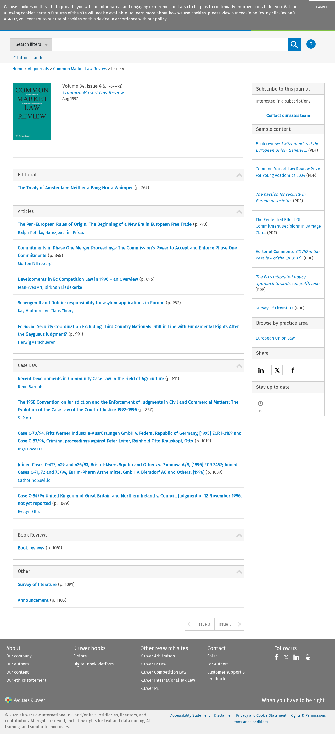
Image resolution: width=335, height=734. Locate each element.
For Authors (217, 664)
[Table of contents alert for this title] (260, 403)
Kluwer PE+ (150, 688)
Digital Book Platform (93, 664)
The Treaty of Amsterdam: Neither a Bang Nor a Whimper (75, 187)
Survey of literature (37, 584)
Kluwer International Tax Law (167, 680)
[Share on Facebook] (293, 371)
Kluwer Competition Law (163, 672)
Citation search (27, 57)
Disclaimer (223, 715)
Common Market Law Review (93, 92)
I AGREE (322, 7)
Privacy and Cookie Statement (261, 715)
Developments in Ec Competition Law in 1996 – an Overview (78, 279)
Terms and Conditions (250, 722)
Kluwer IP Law (153, 664)
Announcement (33, 600)
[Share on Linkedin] (261, 371)
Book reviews (31, 548)
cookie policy (251, 12)
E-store (80, 655)
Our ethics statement (26, 680)
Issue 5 (225, 624)
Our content (17, 672)
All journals (38, 68)
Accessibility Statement (190, 715)
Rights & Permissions (308, 715)
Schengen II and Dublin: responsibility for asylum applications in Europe (91, 303)
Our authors (17, 664)
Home (18, 68)
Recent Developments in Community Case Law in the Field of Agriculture (91, 378)
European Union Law (275, 338)
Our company (19, 655)
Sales (212, 655)
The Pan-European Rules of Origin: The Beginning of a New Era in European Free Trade (105, 224)
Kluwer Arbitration (157, 655)
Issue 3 (203, 624)
